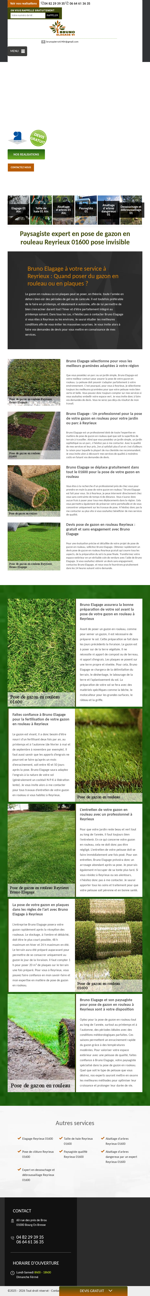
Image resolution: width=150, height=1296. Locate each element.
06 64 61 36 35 (79, 3)
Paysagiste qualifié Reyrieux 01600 (75, 1154)
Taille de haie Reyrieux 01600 (78, 1141)
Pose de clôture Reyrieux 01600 (38, 1154)
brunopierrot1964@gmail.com (62, 42)
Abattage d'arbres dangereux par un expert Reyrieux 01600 (121, 1157)
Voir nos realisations (23, 3)
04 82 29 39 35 (54, 3)
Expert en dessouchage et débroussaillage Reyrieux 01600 (38, 1175)
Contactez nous (21, 167)
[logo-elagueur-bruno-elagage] (62, 28)
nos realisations (26, 154)
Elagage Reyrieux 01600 (37, 1138)
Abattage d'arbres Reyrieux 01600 (117, 1141)
